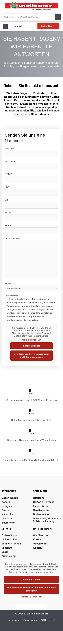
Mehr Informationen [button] (31, 340)
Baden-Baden (10, 497)
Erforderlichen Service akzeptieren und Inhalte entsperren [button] (31, 355)
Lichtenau (7, 518)
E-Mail (8, 174)
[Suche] (58, 17)
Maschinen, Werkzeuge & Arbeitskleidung (47, 520)
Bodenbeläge (41, 514)
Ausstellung (9, 556)
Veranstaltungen (11, 543)
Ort (6, 200)
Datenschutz (30, 307)
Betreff (8, 225)
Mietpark (7, 547)
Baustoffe (38, 497)
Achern (6, 501)
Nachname (10, 161)
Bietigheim (8, 506)
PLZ (7, 187)
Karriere (37, 539)
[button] (5, 26)
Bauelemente (41, 510)
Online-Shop (9, 535)
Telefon (8, 212)
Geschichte (39, 543)
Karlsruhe (7, 514)
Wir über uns (40, 535)
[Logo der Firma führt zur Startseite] (31, 6)
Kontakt (38, 547)
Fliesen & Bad (41, 506)
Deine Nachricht (13, 238)
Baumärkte (8, 522)
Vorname (9, 148)
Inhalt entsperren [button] (32, 346)
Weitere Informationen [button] (31, 596)
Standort (9, 283)
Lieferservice (9, 539)
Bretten (6, 510)
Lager (5, 551)
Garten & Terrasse (43, 501)
